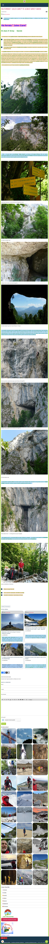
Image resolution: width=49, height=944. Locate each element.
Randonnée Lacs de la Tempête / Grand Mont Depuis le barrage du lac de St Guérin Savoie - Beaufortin (35, 628)
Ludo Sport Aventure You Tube (9, 919)
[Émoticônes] (27, 700)
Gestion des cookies (41, 942)
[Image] (21, 700)
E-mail (2, 689)
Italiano (4, 898)
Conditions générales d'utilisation (17, 942)
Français (5, 889)
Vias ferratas (7, 14)
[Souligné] (6, 700)
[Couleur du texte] (10, 700)
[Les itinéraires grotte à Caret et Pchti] (24, 133)
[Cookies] (2, 941)
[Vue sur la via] (24, 91)
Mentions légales (7, 942)
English (4, 892)
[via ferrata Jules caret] (24, 452)
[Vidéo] (23, 700)
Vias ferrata (7, 606)
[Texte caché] (19, 700)
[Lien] (17, 700)
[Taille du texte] (8, 700)
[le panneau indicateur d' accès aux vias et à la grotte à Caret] (24, 180)
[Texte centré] (15, 700)
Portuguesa (5, 906)
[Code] (25, 700)
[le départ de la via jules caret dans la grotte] (24, 261)
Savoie (3, 606)
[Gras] (2, 700)
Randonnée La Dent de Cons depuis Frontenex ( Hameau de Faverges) (11, 632)
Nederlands (5, 903)
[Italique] (4, 700)
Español (5, 895)
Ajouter (3, 723)
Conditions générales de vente (31, 942)
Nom (2, 684)
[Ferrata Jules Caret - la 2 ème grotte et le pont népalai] (24, 509)
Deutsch (5, 900)
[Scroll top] (46, 941)
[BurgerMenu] (3, 5)
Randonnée (8, 612)
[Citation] (13, 700)
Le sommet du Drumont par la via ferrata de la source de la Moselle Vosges (12, 658)
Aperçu (30, 699)
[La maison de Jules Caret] (24, 221)
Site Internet (3, 694)
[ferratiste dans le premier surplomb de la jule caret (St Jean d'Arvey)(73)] (24, 358)
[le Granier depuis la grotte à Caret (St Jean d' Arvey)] (24, 304)
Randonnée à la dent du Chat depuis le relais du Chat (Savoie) (35, 658)
